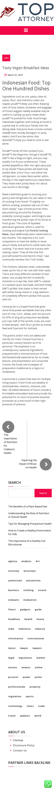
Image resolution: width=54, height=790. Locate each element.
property (35, 686)
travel (12, 715)
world (37, 715)
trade (41, 705)
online (38, 667)
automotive (33, 580)
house (40, 619)
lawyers (37, 648)
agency (12, 561)
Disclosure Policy (23, 745)
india (11, 628)
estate (42, 590)
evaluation (30, 599)
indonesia (25, 628)
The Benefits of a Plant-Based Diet (27, 506)
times (30, 705)
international (36, 638)
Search (14, 482)
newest (25, 667)
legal (11, 657)
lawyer (24, 648)
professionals (16, 686)
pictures (13, 677)
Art (38, 561)
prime (38, 677)
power (26, 677)
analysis (26, 561)
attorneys (30, 570)
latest (12, 648)
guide (38, 609)
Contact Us (20, 750)
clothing (28, 590)
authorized (15, 580)
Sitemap (18, 740)
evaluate (13, 599)
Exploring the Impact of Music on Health (28, 464)
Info (6, 58)
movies (12, 667)
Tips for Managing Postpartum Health (30, 523)
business (13, 590)
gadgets (25, 609)
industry (40, 628)
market (40, 657)
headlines (14, 619)
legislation (25, 657)
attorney (13, 570)
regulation (14, 696)
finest (12, 609)
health (28, 619)
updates (25, 715)
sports (30, 696)
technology (15, 705)
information (15, 638)
